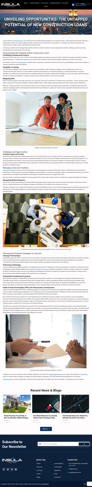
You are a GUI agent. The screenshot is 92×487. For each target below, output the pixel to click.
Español (88, 4)
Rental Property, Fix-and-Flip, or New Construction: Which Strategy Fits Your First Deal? (16, 417)
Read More (7, 420)
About (26, 3)
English (83, 4)
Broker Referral (55, 3)
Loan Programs (34, 3)
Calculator (64, 3)
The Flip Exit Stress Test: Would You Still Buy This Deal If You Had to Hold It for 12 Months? (75, 417)
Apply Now (45, 3)
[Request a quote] (73, 5)
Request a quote (79, 3)
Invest (46, 6)
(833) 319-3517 (80, 5)
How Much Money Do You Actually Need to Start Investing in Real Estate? (45, 417)
